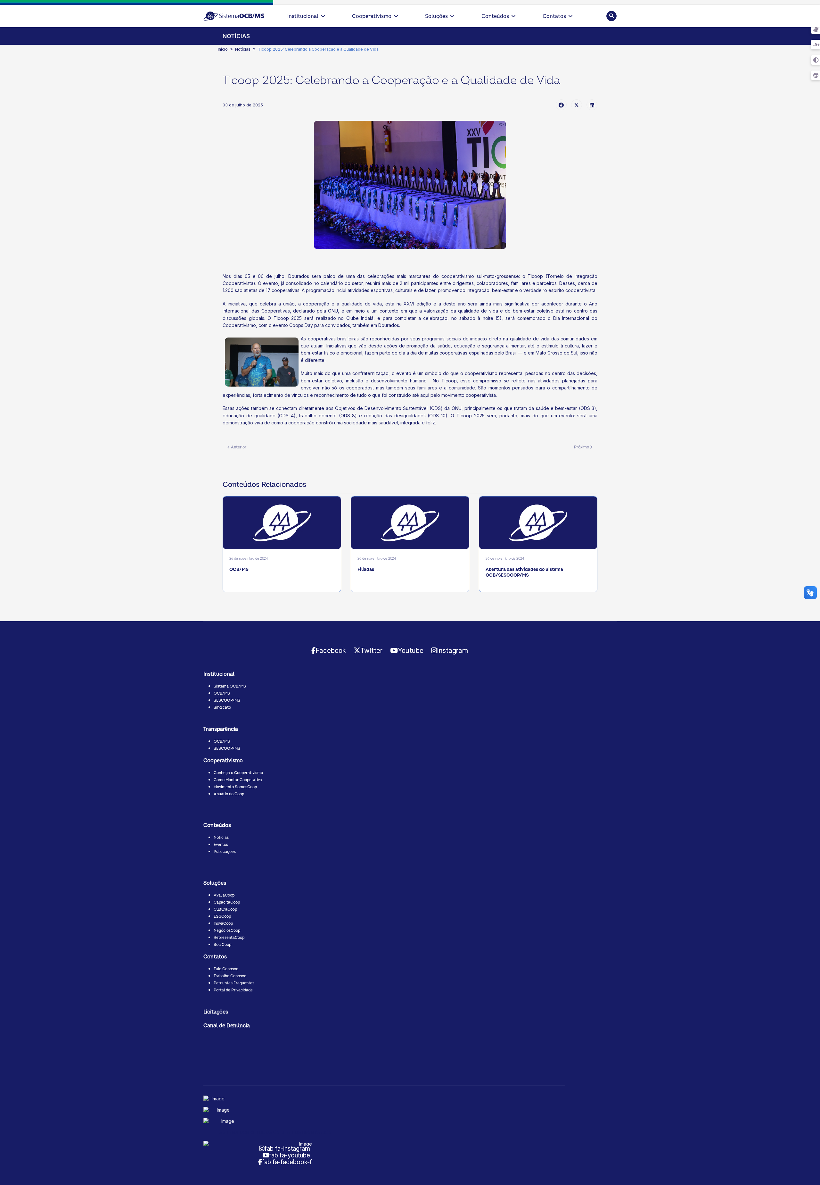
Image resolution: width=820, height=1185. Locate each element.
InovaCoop (223, 923)
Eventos (221, 844)
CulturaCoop (225, 909)
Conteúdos (495, 16)
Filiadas (365, 569)
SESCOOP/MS (227, 700)
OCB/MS (239, 569)
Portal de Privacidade (233, 990)
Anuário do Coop (229, 794)
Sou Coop (222, 944)
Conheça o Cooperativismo (238, 773)
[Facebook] (561, 104)
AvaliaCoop (224, 895)
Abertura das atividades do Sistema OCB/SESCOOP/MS (524, 572)
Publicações (225, 851)
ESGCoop (222, 916)
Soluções (436, 16)
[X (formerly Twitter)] (576, 104)
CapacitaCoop (227, 902)
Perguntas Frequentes (234, 983)
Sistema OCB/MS (230, 686)
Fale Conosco (226, 969)
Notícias (221, 837)
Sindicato (222, 707)
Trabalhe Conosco (230, 976)
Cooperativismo (371, 16)
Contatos (554, 16)
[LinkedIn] (591, 104)
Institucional (302, 16)
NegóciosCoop (227, 930)
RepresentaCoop (229, 937)
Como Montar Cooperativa (238, 780)
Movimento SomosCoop (235, 787)
